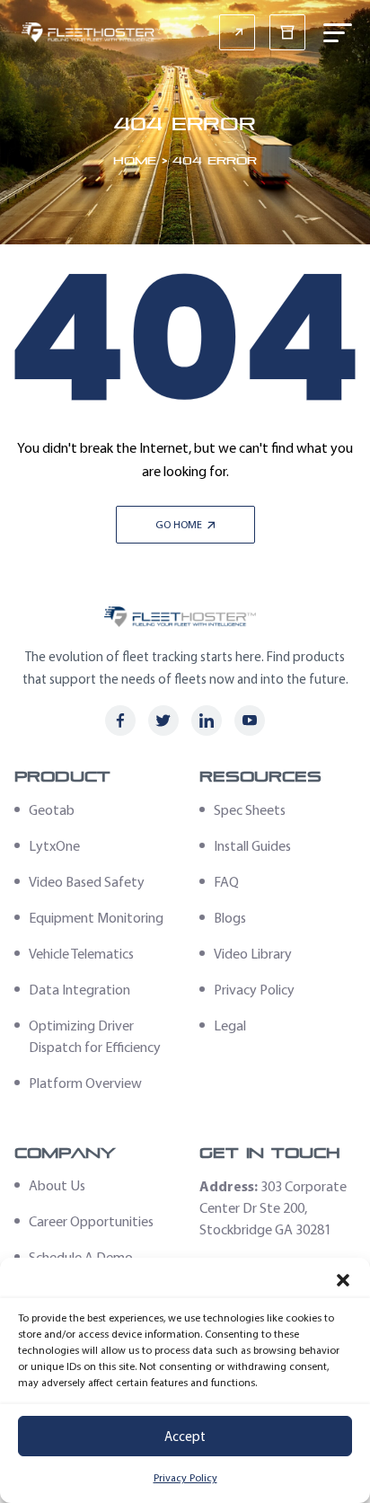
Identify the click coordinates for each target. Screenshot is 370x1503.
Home (134, 160)
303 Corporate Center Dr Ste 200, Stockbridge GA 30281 (273, 1208)
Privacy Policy (185, 1478)
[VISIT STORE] (287, 32)
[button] (343, 1280)
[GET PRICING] (237, 32)
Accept (185, 1436)
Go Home (180, 524)
